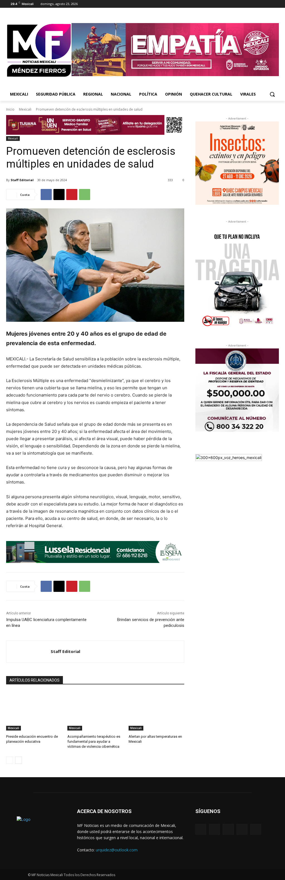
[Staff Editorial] (28, 652)
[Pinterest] (71, 194)
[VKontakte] (255, 829)
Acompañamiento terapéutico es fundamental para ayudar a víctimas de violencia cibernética (93, 741)
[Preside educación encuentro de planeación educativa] (34, 711)
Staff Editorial (22, 180)
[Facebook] (245, 4)
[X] (260, 4)
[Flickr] (228, 829)
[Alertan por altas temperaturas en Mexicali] (156, 711)
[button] (272, 94)
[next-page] (18, 760)
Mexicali (25, 109)
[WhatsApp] (84, 194)
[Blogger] (200, 829)
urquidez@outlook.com (116, 849)
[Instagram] (252, 4)
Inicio (10, 109)
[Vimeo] (268, 4)
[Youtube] (275, 4)
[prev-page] (9, 760)
